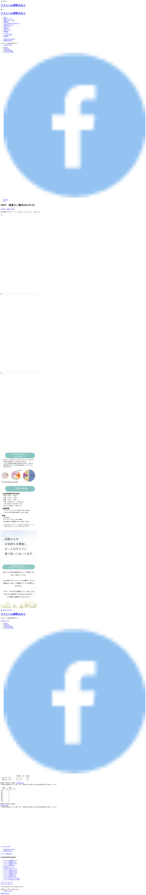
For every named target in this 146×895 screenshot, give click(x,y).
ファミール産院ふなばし (10, 876)
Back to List (6, 610)
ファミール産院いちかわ (10, 870)
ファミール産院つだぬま (10, 871)
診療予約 (8, 40)
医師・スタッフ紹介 (9, 20)
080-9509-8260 (20, 783)
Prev (2, 610)
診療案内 (6, 21)
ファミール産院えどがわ (10, 873)
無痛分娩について (8, 25)
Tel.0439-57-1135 (8, 45)
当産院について (8, 18)
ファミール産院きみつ (7, 853)
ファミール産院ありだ (10, 874)
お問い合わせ (9, 39)
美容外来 (6, 28)
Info (5, 201)
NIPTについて (7, 26)
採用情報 (6, 36)
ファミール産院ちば (9, 865)
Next (10, 610)
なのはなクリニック (9, 866)
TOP (5, 17)
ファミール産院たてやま (10, 863)
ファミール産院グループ (10, 860)
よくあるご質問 (8, 34)
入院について (7, 29)
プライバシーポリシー (7, 882)
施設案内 (6, 31)
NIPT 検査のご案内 (8, 209)
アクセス (6, 33)
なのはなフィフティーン (10, 868)
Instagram (6, 199)
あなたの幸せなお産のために (11, 23)
